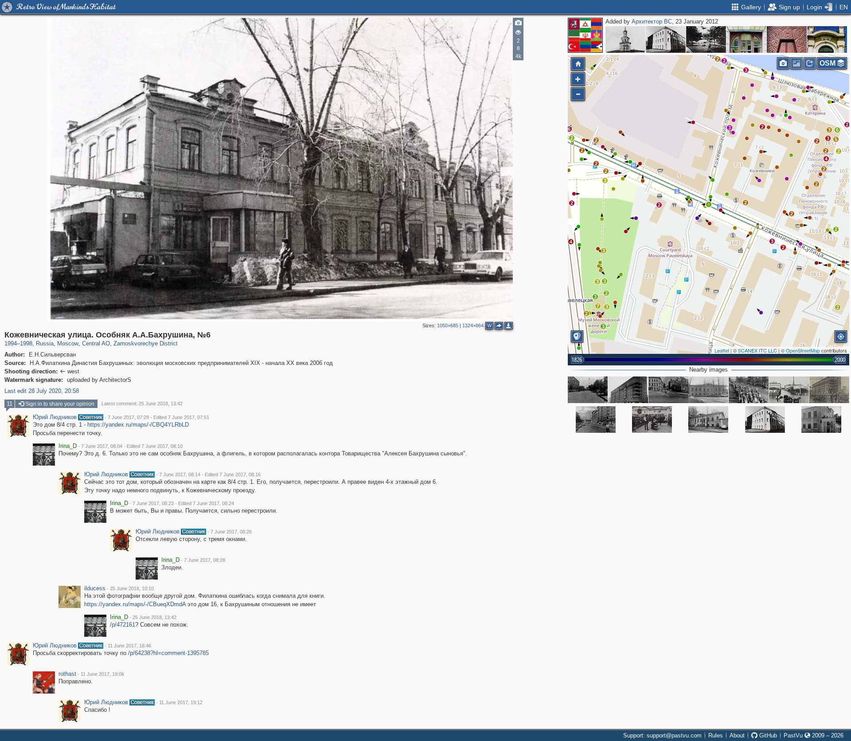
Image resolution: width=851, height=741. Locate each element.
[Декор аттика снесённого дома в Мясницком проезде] (827, 39)
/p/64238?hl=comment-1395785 (168, 653)
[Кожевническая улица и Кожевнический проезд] (668, 389)
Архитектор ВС (652, 21)
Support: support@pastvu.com (662, 735)
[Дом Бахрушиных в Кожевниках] (708, 419)
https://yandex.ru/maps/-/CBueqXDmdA (135, 604)
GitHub (767, 735)
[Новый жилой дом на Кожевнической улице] (829, 389)
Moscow (67, 343)
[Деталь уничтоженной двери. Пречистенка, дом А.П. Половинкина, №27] (787, 39)
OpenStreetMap (803, 350)
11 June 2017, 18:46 (129, 645)
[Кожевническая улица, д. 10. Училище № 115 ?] (821, 419)
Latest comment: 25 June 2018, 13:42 (142, 403)
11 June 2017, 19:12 (181, 702)
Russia (45, 343)
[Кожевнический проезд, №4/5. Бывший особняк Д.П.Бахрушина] (666, 39)
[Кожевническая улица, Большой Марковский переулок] (789, 389)
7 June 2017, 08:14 (179, 474)
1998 (26, 343)
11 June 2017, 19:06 (102, 674)
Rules (715, 735)
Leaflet (721, 350)
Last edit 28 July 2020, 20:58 (41, 391)
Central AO (96, 343)
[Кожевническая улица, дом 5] (628, 389)
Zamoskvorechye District (145, 343)
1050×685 (447, 325)
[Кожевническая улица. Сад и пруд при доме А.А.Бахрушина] (706, 39)
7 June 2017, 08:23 (153, 503)
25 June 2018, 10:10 (132, 588)
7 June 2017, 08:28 (204, 560)
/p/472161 (122, 624)
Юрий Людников (55, 417)
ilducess (94, 588)
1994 (10, 343)
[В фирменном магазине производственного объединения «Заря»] (652, 419)
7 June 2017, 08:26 (231, 531)
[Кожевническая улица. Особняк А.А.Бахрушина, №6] (708, 204)
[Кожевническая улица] (588, 389)
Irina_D (68, 446)
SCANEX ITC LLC (757, 350)
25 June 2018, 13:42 (154, 617)
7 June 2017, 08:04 (101, 446)
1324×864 (473, 325)
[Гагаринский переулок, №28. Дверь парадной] (746, 39)
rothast (67, 674)
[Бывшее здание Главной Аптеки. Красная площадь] (625, 39)
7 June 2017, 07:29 (128, 417)
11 (9, 403)
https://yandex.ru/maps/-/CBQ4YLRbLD (138, 424)
